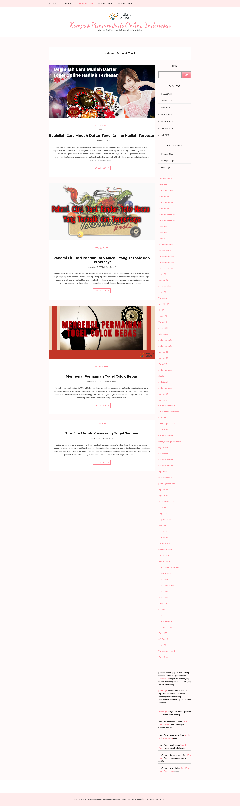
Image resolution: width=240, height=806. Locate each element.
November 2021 (168, 121)
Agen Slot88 (163, 304)
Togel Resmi (163, 657)
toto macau (163, 334)
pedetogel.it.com (165, 549)
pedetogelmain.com (167, 483)
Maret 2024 (166, 94)
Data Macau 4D (165, 543)
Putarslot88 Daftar (166, 256)
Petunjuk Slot (68, 4)
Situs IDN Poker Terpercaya (170, 567)
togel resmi (163, 471)
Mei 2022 (165, 107)
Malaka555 (163, 429)
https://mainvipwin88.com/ (170, 441)
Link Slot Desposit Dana (168, 411)
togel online (163, 400)
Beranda (52, 4)
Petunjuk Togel (86, 4)
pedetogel (162, 690)
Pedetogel (162, 184)
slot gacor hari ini (165, 244)
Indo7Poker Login (166, 585)
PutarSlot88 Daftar (166, 220)
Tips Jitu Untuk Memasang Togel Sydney (101, 433)
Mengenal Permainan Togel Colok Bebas (102, 376)
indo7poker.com (165, 627)
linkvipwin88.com (166, 501)
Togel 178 (162, 633)
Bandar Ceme (164, 561)
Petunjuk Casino (105, 4)
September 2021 (168, 128)
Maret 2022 (166, 114)
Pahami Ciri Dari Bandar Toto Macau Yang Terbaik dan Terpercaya (102, 260)
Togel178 (162, 316)
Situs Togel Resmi (166, 621)
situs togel (165, 167)
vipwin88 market (165, 435)
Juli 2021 (165, 135)
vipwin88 (162, 274)
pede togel (163, 382)
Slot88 (161, 615)
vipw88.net (163, 453)
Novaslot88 (163, 678)
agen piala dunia (165, 286)
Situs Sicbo (163, 537)
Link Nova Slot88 (165, 190)
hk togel (162, 609)
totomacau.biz (164, 250)
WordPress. (161, 799)
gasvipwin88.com (166, 268)
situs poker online (166, 477)
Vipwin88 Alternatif (167, 651)
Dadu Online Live (165, 531)
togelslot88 (163, 280)
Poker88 (162, 238)
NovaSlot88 (163, 196)
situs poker (163, 597)
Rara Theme (137, 799)
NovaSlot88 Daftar (166, 214)
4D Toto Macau (165, 639)
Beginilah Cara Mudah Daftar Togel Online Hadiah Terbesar (101, 136)
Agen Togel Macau (166, 423)
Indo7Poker (163, 579)
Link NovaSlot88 (165, 202)
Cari (186, 74)
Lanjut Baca (100, 168)
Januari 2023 (166, 100)
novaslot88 (163, 328)
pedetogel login (165, 340)
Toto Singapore (165, 178)
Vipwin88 (162, 298)
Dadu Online (163, 555)
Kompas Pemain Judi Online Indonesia (120, 25)
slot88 (161, 310)
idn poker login (164, 519)
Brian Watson (107, 141)
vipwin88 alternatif (166, 405)
